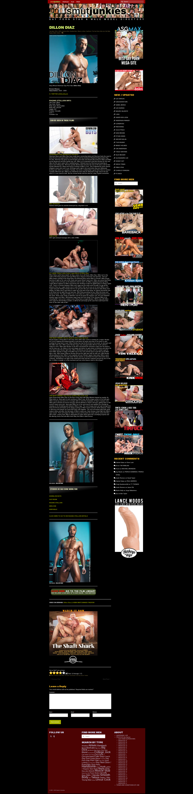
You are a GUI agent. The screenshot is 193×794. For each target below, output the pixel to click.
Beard (84, 748)
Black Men (61, 675)
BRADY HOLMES (121, 145)
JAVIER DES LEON (122, 117)
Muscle (92, 771)
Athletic (52, 675)
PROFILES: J (122, 756)
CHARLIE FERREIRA (122, 170)
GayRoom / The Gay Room (93, 31)
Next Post (106, 679)
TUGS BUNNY (120, 142)
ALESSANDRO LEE (122, 158)
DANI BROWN (120, 133)
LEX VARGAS (120, 98)
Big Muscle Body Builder (94, 750)
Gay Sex (101, 760)
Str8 (90, 777)
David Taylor (131, 478)
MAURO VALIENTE (122, 111)
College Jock (102, 752)
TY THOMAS (135, 484)
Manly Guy (104, 768)
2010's (56, 31)
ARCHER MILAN (121, 139)
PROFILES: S (122, 771)
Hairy (98, 764)
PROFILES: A (122, 740)
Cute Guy (78, 675)
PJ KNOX (119, 173)
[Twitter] (51, 736)
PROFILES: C (122, 744)
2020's (60, 31)
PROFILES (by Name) (123, 737)
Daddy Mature (95, 758)
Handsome (89, 766)
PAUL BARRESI (132, 481)
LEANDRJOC (120, 123)
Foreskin (103, 758)
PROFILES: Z (122, 783)
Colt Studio (85, 754)
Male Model (94, 769)
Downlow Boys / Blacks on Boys (78, 31)
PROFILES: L (122, 759)
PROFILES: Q (122, 768)
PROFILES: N (122, 763)
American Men (65, 31)
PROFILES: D (122, 745)
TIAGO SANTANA (121, 152)
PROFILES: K (122, 757)
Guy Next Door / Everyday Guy (96, 763)
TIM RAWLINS (124, 465)
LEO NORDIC (120, 108)
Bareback (56, 675)
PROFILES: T (122, 773)
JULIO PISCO (120, 130)
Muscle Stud (102, 770)
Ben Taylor (123, 493)
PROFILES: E (122, 747)
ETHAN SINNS (120, 136)
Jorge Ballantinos (131, 490)
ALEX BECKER (120, 155)
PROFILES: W (122, 778)
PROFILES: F (122, 749)
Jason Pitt (130, 487)
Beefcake (91, 748)
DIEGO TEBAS (120, 164)
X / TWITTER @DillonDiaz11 (58, 94)
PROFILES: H (122, 752)
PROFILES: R (122, 769)
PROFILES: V (122, 776)
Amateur (85, 746)
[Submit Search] (121, 1)
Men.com (102, 31)
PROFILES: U (122, 775)
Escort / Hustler (84, 675)
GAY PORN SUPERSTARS (126, 739)
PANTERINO (120, 127)
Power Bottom (95, 773)
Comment (52, 692)
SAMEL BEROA (121, 105)
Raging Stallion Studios (54, 33)
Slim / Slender (93, 775)
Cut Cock (91, 754)
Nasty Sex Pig (85, 773)
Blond (84, 752)
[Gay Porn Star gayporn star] (73, 592)
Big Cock (98, 748)
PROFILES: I (122, 754)
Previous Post (56, 679)
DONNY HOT (120, 161)
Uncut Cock (103, 779)
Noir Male (107, 31)
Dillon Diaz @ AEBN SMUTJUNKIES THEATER (79, 602)
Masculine (85, 771)
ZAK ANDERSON (121, 148)
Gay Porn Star (92, 760)
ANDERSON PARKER (123, 120)
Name (51, 712)
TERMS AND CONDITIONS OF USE (127, 785)
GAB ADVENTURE (122, 102)
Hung (98, 767)
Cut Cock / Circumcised (70, 675)
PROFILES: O (122, 764)
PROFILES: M (122, 761)
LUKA (117, 114)
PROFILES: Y (122, 781)
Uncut (93, 780)
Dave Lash (130, 462)
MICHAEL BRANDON (128, 468)
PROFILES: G (122, 751)
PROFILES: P (122, 766)
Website (95, 712)
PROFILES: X (122, 780)
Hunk (103, 766)
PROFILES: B (122, 742)
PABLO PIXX (120, 167)
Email (73, 712)
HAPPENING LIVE (122, 735)
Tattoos (95, 777)
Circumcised (91, 752)
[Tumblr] (54, 736)
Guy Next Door (91, 762)
